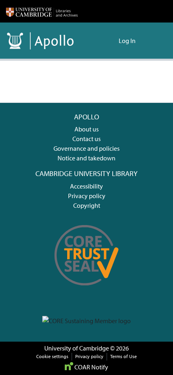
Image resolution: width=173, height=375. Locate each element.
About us (86, 129)
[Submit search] (100, 40)
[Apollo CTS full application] (86, 291)
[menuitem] (111, 40)
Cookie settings (52, 356)
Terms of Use (123, 356)
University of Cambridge (76, 348)
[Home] (42, 11)
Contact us (86, 139)
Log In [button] (127, 41)
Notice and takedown (86, 158)
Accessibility (86, 186)
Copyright (86, 205)
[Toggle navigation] (155, 40)
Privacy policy (86, 196)
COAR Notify (90, 367)
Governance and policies (86, 148)
